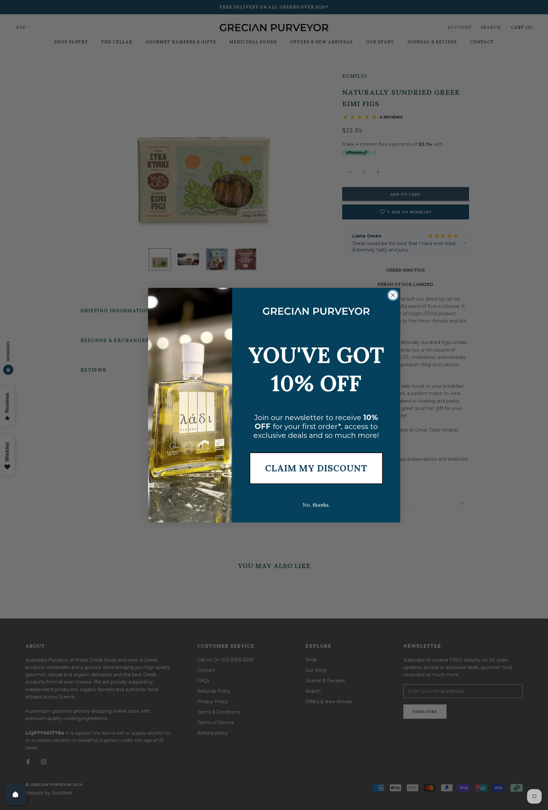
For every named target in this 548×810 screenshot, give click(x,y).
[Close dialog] (393, 295)
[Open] (15, 794)
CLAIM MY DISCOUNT (316, 468)
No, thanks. (316, 505)
